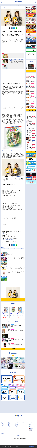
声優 (14, 248)
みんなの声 (2, 424)
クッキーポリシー (17, 421)
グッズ (2, 425)
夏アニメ (9, 422)
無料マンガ (2, 433)
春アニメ (9, 421)
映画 (1, 426)
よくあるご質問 (16, 424)
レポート (11, 248)
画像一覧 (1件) (18, 176)
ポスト (7, 176)
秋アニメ (9, 423)
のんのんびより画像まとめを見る (13, 299)
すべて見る (31, 151)
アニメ (2, 421)
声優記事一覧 (9, 426)
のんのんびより (3, 248)
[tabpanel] (31, 66)
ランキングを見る (13, 348)
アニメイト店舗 (30, 421)
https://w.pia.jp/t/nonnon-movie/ (6, 233)
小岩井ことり (17, 248)
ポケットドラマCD (24, 421)
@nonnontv (3, 242)
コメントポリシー (17, 422)
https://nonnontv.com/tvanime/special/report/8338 (8, 239)
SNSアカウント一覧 (17, 425)
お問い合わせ (16, 423)
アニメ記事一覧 (9, 425)
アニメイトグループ (31, 422)
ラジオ (2, 423)
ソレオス (23, 422)
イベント (8, 248)
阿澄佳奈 (22, 248)
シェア (12, 176)
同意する (32, 446)
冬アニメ (9, 424)
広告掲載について (17, 426)
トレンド (2, 432)
